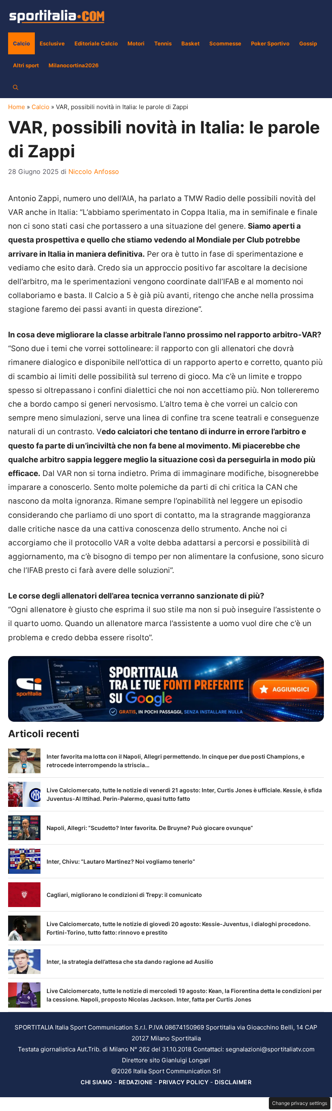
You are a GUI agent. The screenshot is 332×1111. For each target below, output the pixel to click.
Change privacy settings (299, 1103)
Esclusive (52, 43)
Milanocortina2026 (74, 65)
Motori (136, 43)
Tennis (163, 43)
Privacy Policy (184, 1082)
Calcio (21, 43)
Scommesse (225, 43)
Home (16, 107)
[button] (15, 87)
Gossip (308, 43)
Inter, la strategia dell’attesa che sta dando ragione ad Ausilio (130, 961)
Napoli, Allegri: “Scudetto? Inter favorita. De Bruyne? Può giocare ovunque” (150, 827)
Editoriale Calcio (96, 43)
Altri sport (26, 65)
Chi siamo (97, 1082)
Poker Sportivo (270, 43)
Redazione (136, 1082)
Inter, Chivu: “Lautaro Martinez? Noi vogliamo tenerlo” (121, 861)
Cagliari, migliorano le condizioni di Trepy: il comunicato (124, 894)
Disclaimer (233, 1082)
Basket (190, 43)
